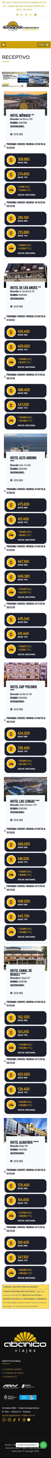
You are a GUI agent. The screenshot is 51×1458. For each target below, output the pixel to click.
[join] (17, 14)
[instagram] (26, 14)
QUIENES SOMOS (13, 1369)
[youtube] (35, 14)
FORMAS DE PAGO (14, 1373)
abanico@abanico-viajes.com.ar (18, 1415)
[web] (22, 14)
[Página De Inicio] (3, 44)
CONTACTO (11, 1376)
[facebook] (31, 14)
